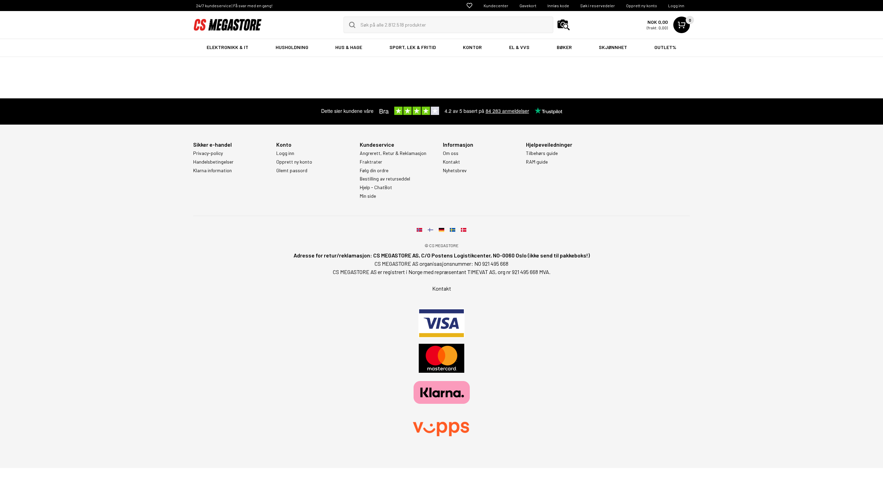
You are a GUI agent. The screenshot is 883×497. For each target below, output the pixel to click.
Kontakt (451, 162)
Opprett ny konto (641, 5)
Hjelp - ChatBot (376, 187)
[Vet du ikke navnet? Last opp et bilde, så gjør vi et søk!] (563, 24)
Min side (368, 196)
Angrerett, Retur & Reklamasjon (393, 153)
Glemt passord (291, 170)
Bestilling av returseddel (385, 179)
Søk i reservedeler (597, 5)
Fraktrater (371, 162)
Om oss (450, 153)
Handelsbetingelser (213, 162)
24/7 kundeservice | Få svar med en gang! (234, 5)
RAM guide (537, 162)
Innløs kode (558, 5)
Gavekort (527, 5)
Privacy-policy (208, 153)
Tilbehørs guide (542, 153)
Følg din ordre (374, 170)
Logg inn (676, 5)
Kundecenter (496, 5)
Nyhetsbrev (455, 170)
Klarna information (212, 170)
